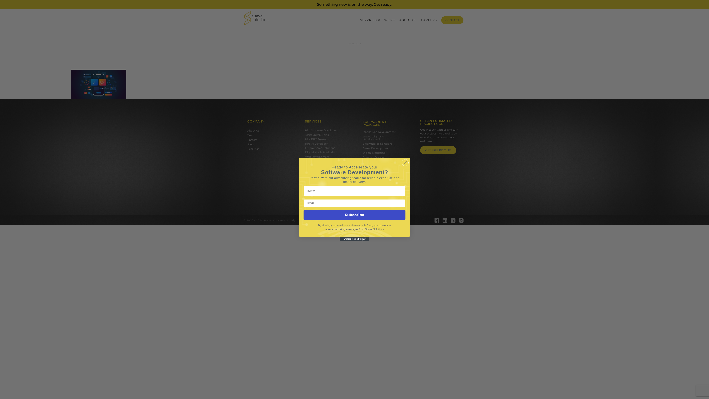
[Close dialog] (405, 162)
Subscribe (354, 214)
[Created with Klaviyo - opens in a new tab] (354, 239)
